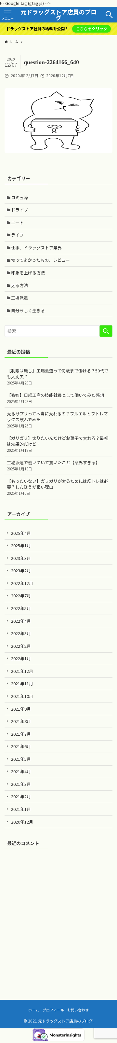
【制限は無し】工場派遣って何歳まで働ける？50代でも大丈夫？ (57, 376)
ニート (17, 222)
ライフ (17, 235)
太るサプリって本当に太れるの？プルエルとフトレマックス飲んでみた (57, 419)
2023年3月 (21, 558)
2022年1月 (21, 658)
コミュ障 (19, 197)
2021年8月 (21, 721)
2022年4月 (21, 621)
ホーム (33, 1009)
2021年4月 (21, 771)
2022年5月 (21, 608)
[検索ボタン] (109, 14)
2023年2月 (21, 570)
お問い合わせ (78, 1009)
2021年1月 (21, 809)
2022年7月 (21, 595)
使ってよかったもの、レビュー (40, 260)
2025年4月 (21, 533)
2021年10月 (22, 696)
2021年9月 (21, 709)
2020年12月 (22, 822)
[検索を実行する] (105, 331)
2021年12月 (22, 671)
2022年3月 (21, 633)
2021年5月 (21, 759)
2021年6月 (21, 746)
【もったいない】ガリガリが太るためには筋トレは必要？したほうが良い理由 (57, 487)
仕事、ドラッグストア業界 (36, 247)
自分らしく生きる (28, 310)
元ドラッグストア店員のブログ (58, 15)
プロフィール (53, 1009)
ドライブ (19, 210)
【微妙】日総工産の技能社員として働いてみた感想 (55, 398)
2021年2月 (21, 796)
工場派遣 (19, 298)
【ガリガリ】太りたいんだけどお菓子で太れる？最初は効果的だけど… (57, 444)
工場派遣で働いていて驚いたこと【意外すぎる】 (53, 465)
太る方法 (19, 285)
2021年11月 (22, 683)
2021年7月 (21, 734)
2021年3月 (21, 784)
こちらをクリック (91, 28)
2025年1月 (21, 545)
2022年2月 (21, 646)
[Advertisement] (58, 916)
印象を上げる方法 (28, 273)
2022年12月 (22, 583)
